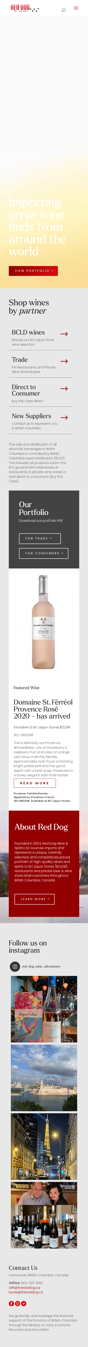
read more (35, 783)
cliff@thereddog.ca (24, 1287)
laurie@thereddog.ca (26, 1292)
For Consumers (43, 553)
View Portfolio (32, 271)
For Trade (37, 538)
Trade (20, 359)
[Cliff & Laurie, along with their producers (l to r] (44, 1215)
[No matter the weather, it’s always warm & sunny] (44, 1009)
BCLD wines (28, 332)
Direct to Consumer (26, 390)
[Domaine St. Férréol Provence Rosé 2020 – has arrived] (44, 622)
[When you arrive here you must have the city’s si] (44, 1078)
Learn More (33, 899)
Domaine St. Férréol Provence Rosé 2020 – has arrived (43, 709)
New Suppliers (31, 416)
